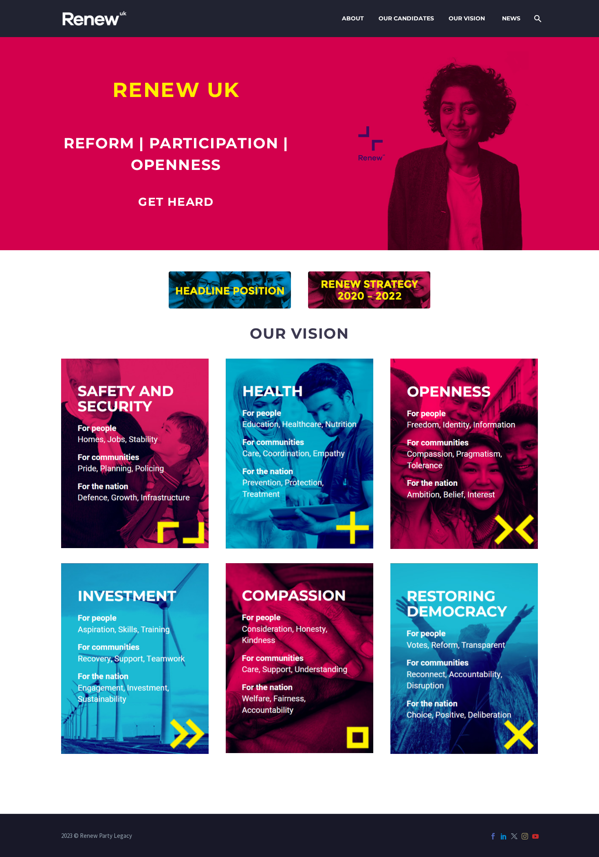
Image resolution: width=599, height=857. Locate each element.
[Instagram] (525, 836)
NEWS (511, 18)
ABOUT (353, 18)
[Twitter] (514, 836)
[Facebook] (493, 836)
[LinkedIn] (503, 836)
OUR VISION (467, 18)
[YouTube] (535, 836)
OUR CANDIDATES (406, 18)
